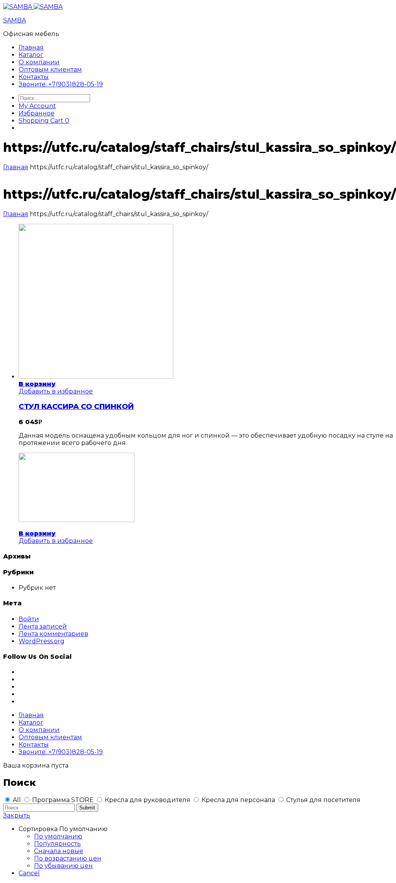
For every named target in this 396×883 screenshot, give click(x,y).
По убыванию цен (63, 865)
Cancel (29, 873)
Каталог (31, 54)
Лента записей (43, 626)
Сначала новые (58, 851)
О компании (39, 62)
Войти (29, 619)
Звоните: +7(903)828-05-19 (61, 84)
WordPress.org (42, 641)
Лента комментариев (53, 633)
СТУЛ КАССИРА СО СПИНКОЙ (76, 406)
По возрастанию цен (67, 858)
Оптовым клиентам (50, 69)
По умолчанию (58, 836)
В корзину (37, 384)
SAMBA (14, 20)
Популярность (57, 843)
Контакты (34, 77)
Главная (31, 47)
